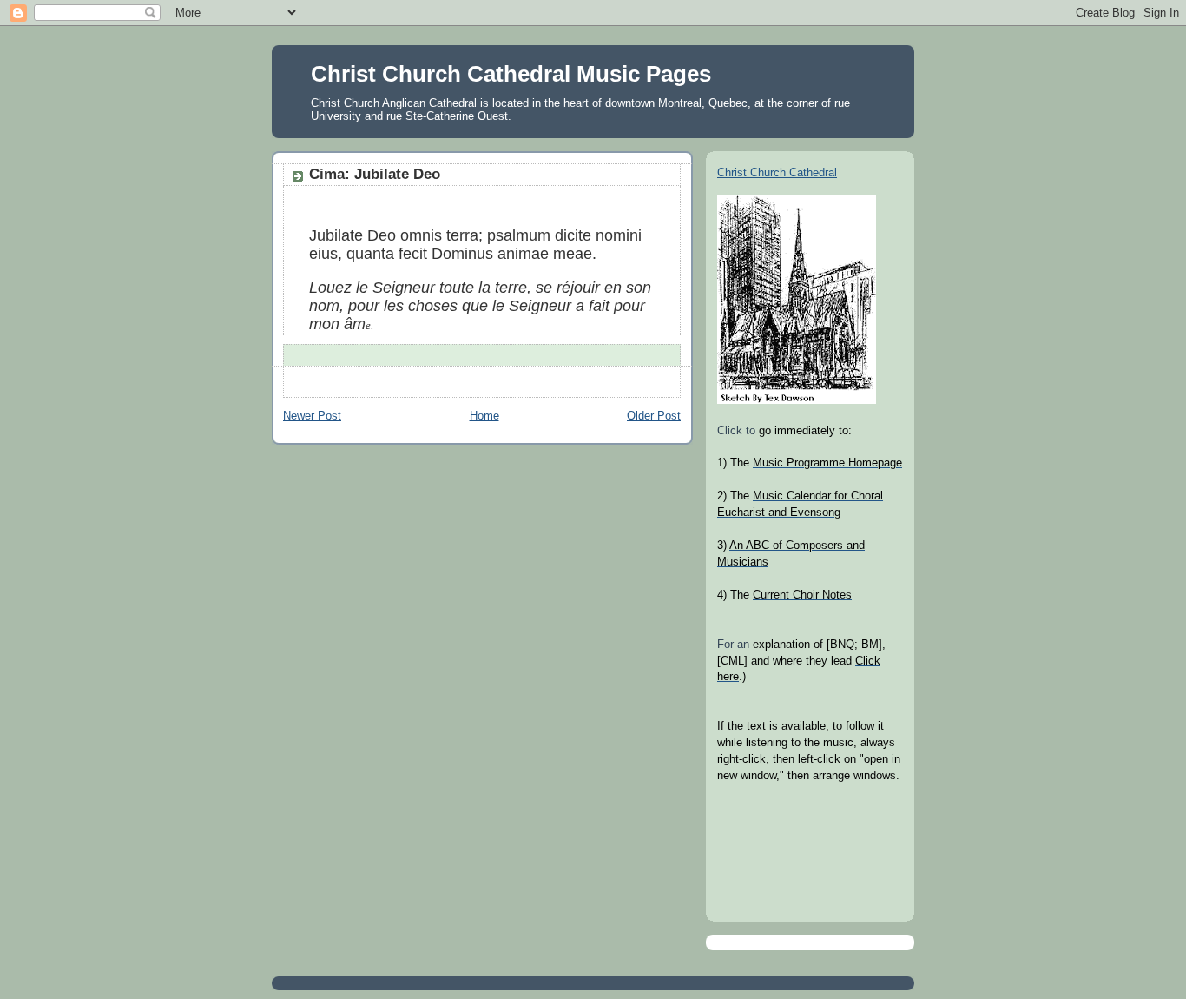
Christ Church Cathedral (777, 173)
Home (484, 416)
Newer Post (312, 416)
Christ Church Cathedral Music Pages (511, 74)
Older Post (654, 416)
